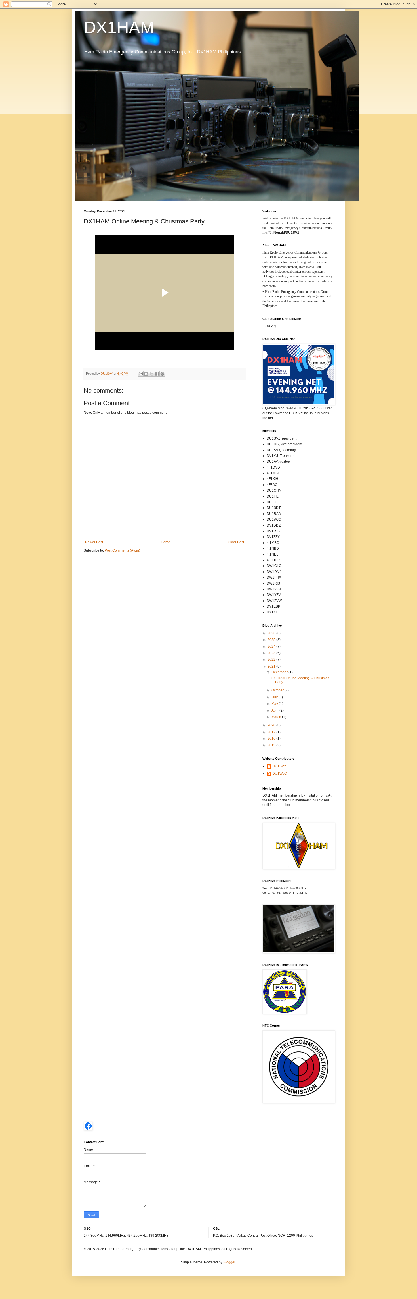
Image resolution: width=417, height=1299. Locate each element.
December (279, 672)
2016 (272, 739)
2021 (272, 666)
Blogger (229, 1262)
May (275, 704)
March (276, 717)
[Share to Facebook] (157, 374)
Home (165, 542)
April (275, 710)
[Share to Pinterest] (162, 374)
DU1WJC (279, 774)
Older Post (236, 542)
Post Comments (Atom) (122, 550)
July (275, 697)
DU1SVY (279, 766)
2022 (272, 660)
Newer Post (94, 542)
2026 (272, 633)
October (278, 690)
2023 (272, 653)
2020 (272, 725)
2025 (272, 640)
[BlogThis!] (146, 374)
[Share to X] (151, 374)
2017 (272, 732)
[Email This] (141, 374)
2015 (272, 745)
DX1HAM (119, 27)
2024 (272, 647)
